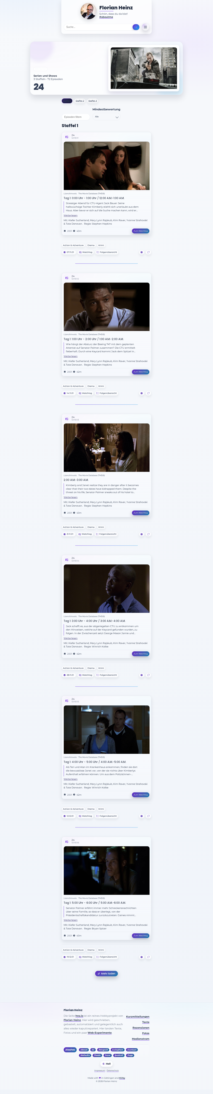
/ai (93, 1050)
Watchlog (87, 252)
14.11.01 (70, 393)
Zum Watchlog (141, 231)
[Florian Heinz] (88, 11)
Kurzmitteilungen (137, 1016)
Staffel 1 (67, 101)
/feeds (97, 1055)
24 (39, 87)
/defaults (85, 1055)
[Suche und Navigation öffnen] (136, 27)
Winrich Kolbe (100, 646)
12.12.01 (70, 816)
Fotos (145, 1033)
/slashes (70, 1049)
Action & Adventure (73, 245)
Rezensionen (141, 1027)
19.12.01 (70, 957)
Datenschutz (113, 1070)
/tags (130, 1055)
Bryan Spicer (99, 928)
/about (83, 1050)
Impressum (99, 1070)
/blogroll (103, 1050)
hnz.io (79, 1015)
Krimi (101, 245)
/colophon (117, 1050)
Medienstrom (140, 1038)
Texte (145, 1022)
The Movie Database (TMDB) (91, 193)
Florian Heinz (116, 7)
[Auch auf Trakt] (141, 252)
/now (107, 1055)
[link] (106, 183)
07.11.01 (70, 252)
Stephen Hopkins (102, 223)
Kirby (122, 1078)
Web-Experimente (100, 1032)
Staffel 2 (80, 101)
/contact (131, 1050)
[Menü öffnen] (145, 27)
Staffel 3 (92, 101)
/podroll (119, 1055)
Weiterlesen (70, 215)
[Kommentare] (148, 252)
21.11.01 (70, 534)
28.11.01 (70, 675)
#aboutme (106, 16)
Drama (91, 245)
